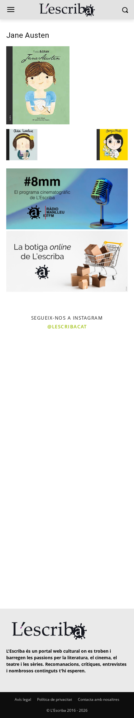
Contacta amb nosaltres (98, 699)
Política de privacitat (54, 699)
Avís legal (23, 699)
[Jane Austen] (37, 122)
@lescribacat (67, 326)
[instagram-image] (32, 366)
